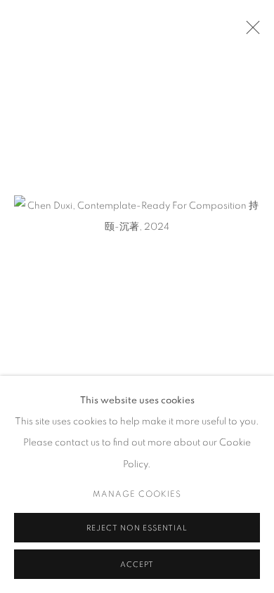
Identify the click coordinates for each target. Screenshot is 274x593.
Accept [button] (137, 564)
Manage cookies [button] (137, 494)
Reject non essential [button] (136, 528)
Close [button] (249, 31)
